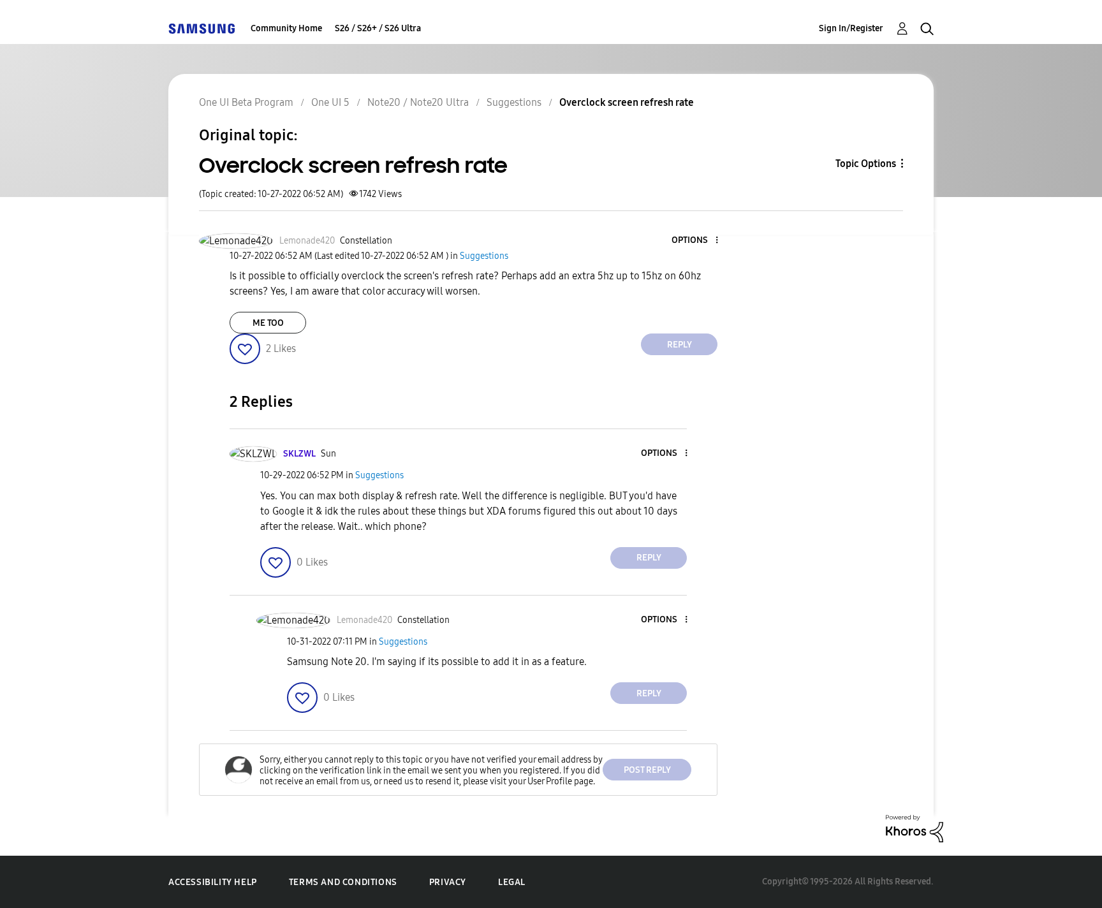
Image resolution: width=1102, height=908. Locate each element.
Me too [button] (268, 323)
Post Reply (647, 770)
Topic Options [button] (865, 163)
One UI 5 (330, 102)
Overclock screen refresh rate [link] (626, 102)
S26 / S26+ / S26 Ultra (378, 28)
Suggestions (514, 102)
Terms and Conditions (343, 882)
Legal (511, 882)
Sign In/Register (851, 28)
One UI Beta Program (246, 102)
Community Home (286, 28)
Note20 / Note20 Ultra (418, 102)
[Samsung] (201, 28)
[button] (695, 241)
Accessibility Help (212, 882)
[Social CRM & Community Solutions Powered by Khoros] (914, 828)
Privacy (447, 882)
